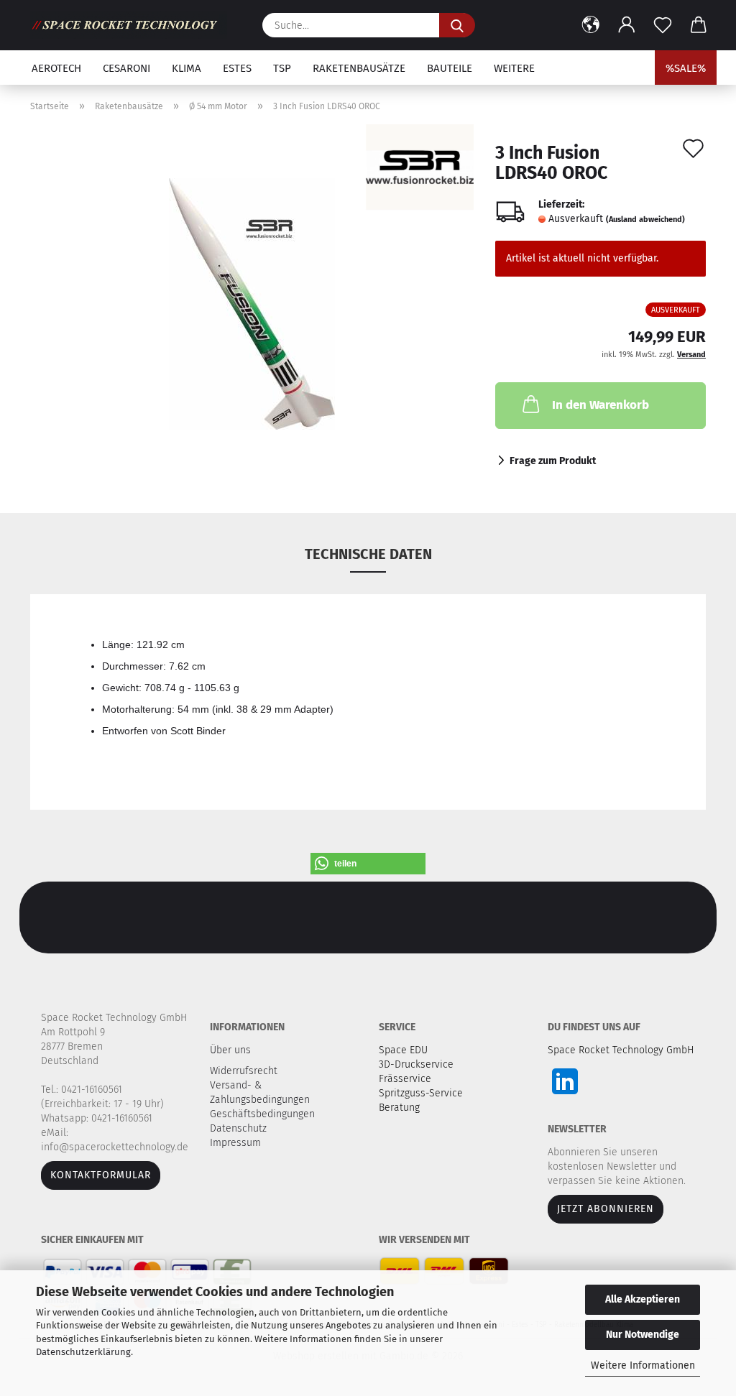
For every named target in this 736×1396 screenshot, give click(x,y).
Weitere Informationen (643, 1365)
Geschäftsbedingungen (264, 1114)
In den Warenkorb (600, 404)
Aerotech (56, 68)
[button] (591, 25)
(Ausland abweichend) (645, 219)
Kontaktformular (100, 1175)
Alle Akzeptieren (642, 1299)
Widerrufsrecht (245, 1071)
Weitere (514, 68)
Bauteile (449, 68)
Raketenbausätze (359, 68)
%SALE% (686, 68)
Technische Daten (368, 554)
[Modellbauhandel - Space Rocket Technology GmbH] (134, 25)
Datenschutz (240, 1128)
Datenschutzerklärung (83, 1351)
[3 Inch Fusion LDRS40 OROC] (252, 303)
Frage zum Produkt (553, 461)
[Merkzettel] (663, 25)
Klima (186, 68)
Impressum (235, 1143)
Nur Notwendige (642, 1334)
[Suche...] (457, 25)
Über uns (230, 1050)
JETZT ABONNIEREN (605, 1209)
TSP (282, 68)
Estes (237, 68)
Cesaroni (126, 68)
